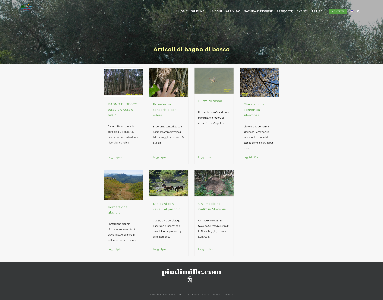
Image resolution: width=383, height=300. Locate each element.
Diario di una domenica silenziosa (254, 110)
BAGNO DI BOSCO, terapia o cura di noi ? (123, 109)
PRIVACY (217, 294)
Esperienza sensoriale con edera (165, 110)
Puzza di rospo (210, 101)
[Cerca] (358, 11)
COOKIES (229, 294)
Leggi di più (114, 157)
